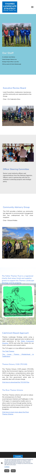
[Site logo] (9, 7)
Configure (6, 466)
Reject (13, 470)
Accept (6, 470)
